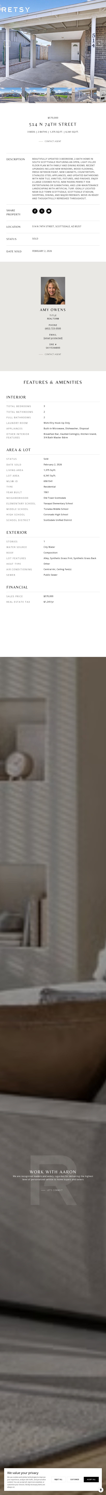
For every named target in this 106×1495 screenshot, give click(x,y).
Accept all (91, 1479)
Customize (74, 1479)
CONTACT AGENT (53, 354)
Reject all (58, 1479)
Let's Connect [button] (55, 1190)
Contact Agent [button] (53, 141)
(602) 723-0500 (53, 328)
